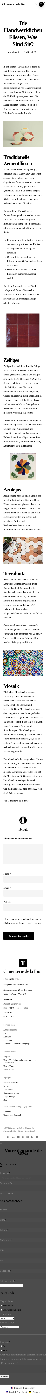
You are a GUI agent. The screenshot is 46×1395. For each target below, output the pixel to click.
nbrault (15, 52)
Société (3, 1209)
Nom (3, 1219)
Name (7, 873)
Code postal (6, 1240)
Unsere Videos (9, 1066)
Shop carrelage (9, 1096)
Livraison (5, 1342)
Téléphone (5, 1270)
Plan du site (29, 1128)
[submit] (1, 1143)
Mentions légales (9, 1131)
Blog (5, 1100)
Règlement (7, 1040)
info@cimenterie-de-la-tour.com (15, 984)
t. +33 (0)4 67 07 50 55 (12, 979)
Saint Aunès (8, 1089)
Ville (3, 1250)
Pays (2, 1260)
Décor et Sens (8, 1070)
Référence (5, 1173)
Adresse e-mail (7, 1281)
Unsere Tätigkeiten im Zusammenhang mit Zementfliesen (19, 1061)
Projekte (6, 1057)
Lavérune (7, 1086)
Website (7, 902)
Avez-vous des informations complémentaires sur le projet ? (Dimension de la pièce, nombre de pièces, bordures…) (23, 1358)
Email (7, 888)
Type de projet (7, 1314)
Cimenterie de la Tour (14, 4)
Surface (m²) (6, 1183)
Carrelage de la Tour (11, 1093)
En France (7, 1112)
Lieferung (7, 1037)
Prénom (4, 1230)
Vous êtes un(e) (7, 1322)
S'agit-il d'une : (7, 1301)
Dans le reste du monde (12, 1115)
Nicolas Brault (29, 1131)
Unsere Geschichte (10, 1082)
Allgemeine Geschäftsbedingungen (17, 1044)
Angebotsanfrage (10, 1030)
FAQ (5, 1033)
